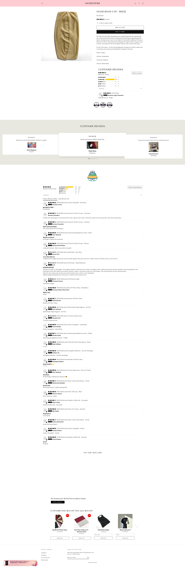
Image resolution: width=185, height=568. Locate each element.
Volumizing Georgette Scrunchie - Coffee (79, 333)
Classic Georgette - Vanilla (76, 428)
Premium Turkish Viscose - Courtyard (79, 213)
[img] (107, 93)
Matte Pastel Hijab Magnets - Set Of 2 (79, 307)
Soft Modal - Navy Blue (75, 252)
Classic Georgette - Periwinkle (77, 202)
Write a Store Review (135, 187)
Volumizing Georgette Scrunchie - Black (80, 233)
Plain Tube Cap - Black (75, 391)
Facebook (43, 555)
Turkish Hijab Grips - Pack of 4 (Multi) (79, 370)
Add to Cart (60, 538)
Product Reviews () (50, 199)
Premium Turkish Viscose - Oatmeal (79, 222)
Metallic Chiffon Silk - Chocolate (78, 400)
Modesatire (92, 3)
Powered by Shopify (92, 562)
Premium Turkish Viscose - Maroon (78, 243)
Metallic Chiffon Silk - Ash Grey (77, 437)
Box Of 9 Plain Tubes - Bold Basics (78, 288)
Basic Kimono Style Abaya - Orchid (78, 381)
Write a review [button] (136, 73)
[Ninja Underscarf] (125, 521)
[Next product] (136, 527)
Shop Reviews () (64, 199)
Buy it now (120, 31)
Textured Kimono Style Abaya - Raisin (79, 342)
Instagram (43, 552)
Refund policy (44, 560)
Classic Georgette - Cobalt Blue (77, 324)
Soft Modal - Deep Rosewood (76, 263)
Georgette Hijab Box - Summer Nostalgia (80, 351)
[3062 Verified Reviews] (92, 181)
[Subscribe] (88, 557)
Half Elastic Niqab (73, 279)
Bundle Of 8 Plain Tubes (75, 298)
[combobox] (103, 534)
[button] (101, 19)
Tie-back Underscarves (75, 316)
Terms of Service (45, 557)
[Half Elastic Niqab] (103, 521)
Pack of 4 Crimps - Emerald (76, 409)
